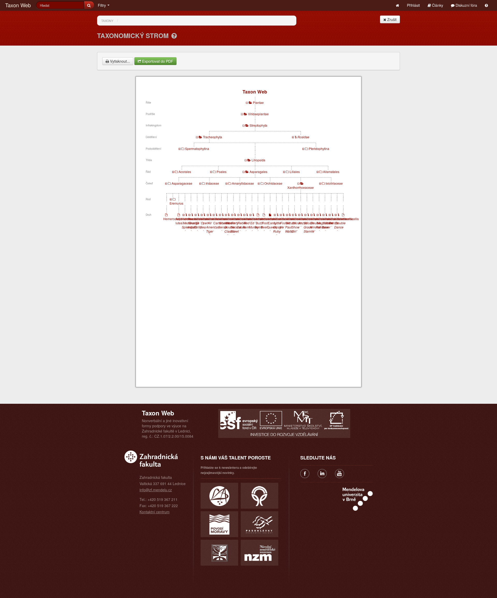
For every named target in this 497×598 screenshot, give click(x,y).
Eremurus (176, 203)
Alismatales (331, 171)
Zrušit (391, 19)
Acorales (185, 171)
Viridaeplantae (258, 114)
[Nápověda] (174, 35)
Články (437, 5)
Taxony (107, 20)
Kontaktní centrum (155, 511)
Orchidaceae (273, 183)
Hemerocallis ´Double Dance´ (343, 225)
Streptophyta (258, 125)
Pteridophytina (319, 148)
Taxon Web (18, 5)
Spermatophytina (197, 148)
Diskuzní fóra (466, 5)
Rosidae (303, 137)
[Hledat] (89, 5)
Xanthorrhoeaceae (300, 187)
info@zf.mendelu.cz (156, 489)
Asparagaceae (182, 183)
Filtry (102, 5)
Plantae (258, 102)
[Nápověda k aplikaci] (486, 5)
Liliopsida (258, 160)
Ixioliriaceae (334, 183)
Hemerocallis (172, 219)
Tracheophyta (212, 137)
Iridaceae (212, 183)
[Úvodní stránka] (397, 5)
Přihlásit (413, 5)
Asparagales (258, 171)
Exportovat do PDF (157, 61)
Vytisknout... (119, 61)
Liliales (295, 171)
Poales (221, 171)
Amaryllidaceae (243, 183)
